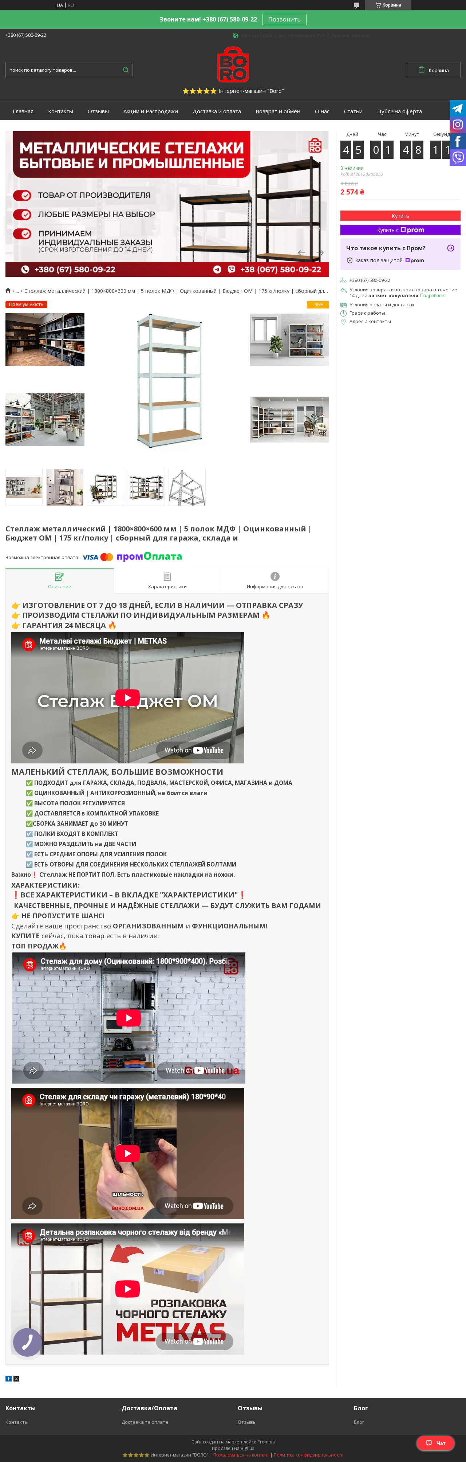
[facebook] (8, 1379)
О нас (322, 111)
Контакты (60, 111)
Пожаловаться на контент (241, 1455)
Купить (400, 215)
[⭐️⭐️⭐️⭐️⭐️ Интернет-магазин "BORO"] (233, 63)
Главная (23, 111)
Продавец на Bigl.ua (233, 1448)
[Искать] (125, 70)
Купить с (388, 230)
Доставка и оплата (217, 111)
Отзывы (98, 111)
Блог (359, 1422)
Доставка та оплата (145, 1422)
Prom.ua (266, 1442)
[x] (16, 1379)
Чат (441, 1443)
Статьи (353, 111)
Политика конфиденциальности (309, 1455)
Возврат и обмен (278, 111)
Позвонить (284, 19)
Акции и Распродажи (150, 111)
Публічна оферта (399, 111)
